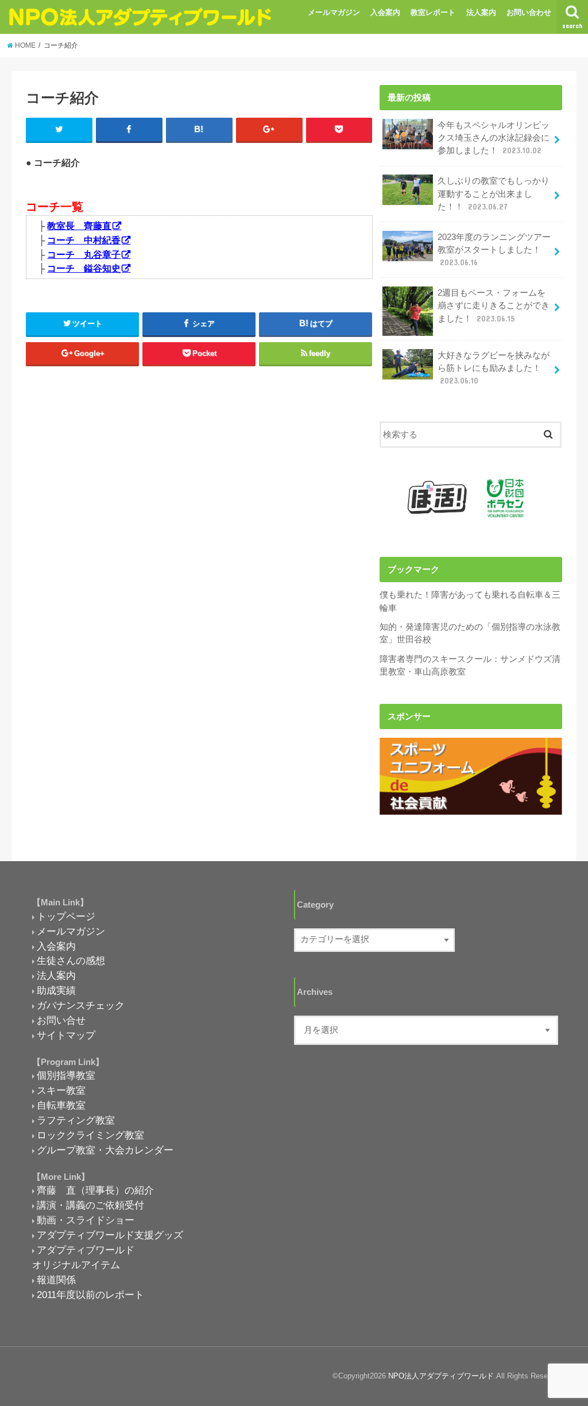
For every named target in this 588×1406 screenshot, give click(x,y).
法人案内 (481, 12)
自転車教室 (61, 1105)
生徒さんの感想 (71, 960)
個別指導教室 (66, 1075)
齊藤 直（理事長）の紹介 (95, 1190)
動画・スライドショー (85, 1220)
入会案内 (385, 12)
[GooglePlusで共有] (269, 130)
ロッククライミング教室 (90, 1135)
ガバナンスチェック (81, 1005)
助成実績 (56, 990)
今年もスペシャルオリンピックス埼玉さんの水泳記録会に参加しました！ (494, 138)
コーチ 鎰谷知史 (84, 268)
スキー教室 (61, 1090)
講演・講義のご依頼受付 (90, 1205)
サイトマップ (66, 1035)
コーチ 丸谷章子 (84, 254)
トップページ (66, 916)
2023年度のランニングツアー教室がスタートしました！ (494, 250)
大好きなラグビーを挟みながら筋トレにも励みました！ (494, 368)
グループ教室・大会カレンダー (105, 1150)
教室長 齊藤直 (79, 225)
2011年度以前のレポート (90, 1294)
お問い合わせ (528, 12)
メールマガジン (334, 12)
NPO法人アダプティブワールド (441, 1376)
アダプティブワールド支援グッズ (110, 1235)
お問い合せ (61, 1020)
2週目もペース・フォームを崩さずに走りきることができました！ (494, 305)
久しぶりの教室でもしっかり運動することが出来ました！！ (494, 193)
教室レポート (433, 12)
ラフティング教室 (76, 1120)
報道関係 (56, 1279)
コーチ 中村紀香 (84, 240)
